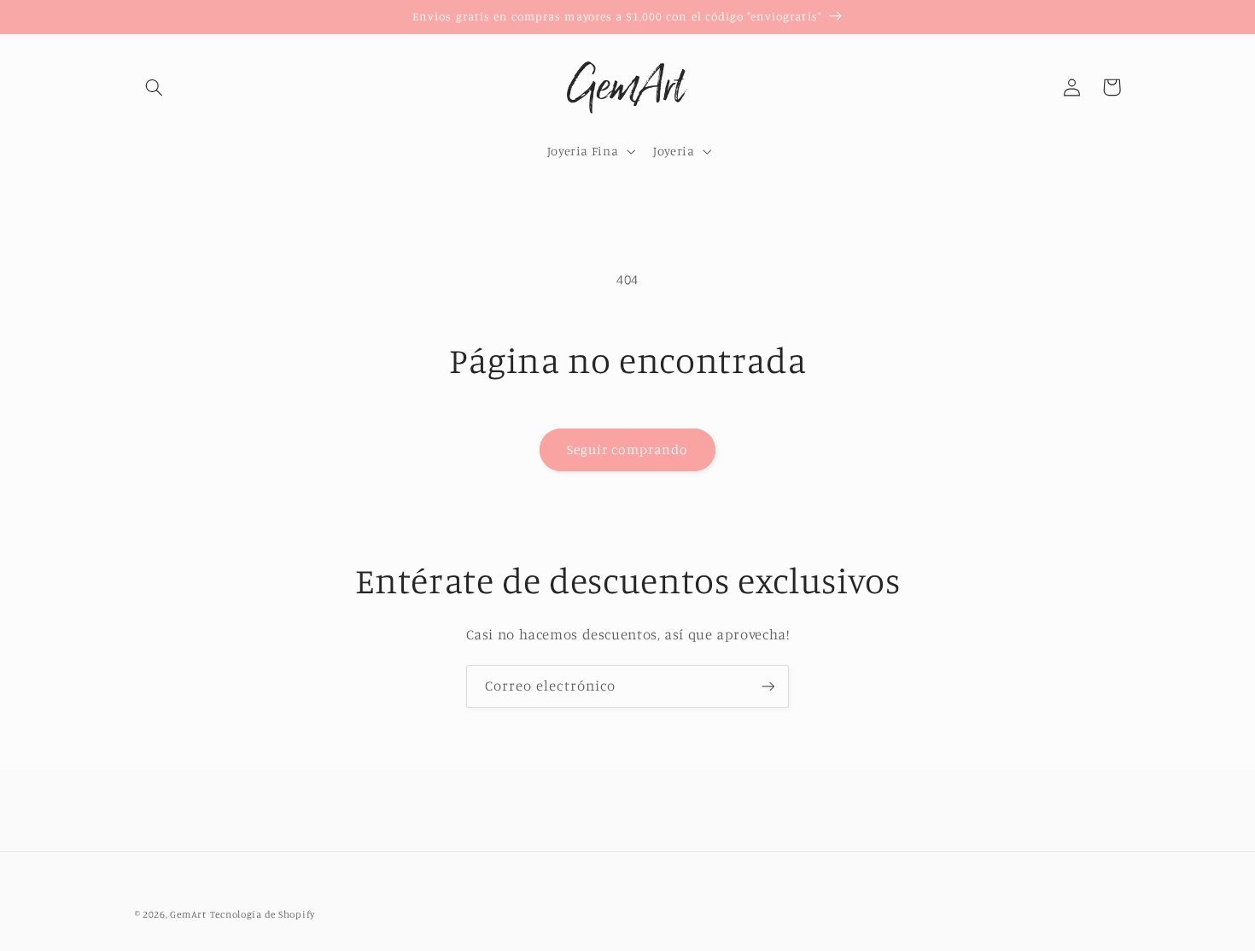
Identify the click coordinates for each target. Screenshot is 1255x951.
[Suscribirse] (768, 686)
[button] (154, 87)
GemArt (188, 914)
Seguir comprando (628, 449)
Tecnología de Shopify (262, 914)
